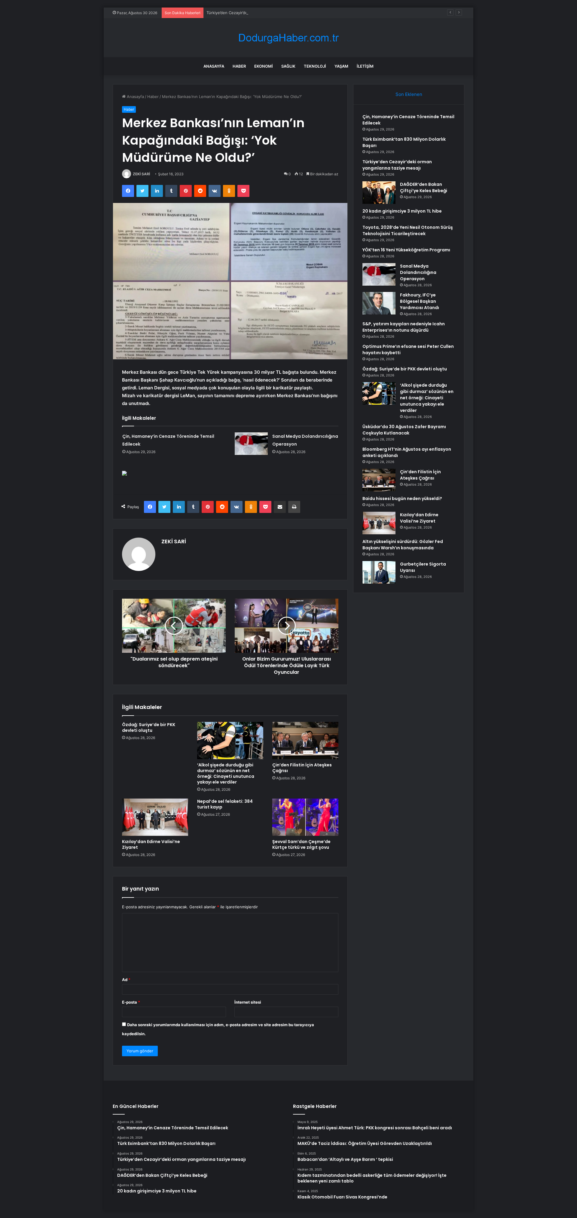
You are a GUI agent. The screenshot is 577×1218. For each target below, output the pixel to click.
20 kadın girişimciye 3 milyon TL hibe (402, 211)
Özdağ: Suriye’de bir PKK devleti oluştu (148, 727)
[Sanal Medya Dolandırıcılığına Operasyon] (251, 443)
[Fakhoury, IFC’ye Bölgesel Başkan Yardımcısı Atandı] (378, 303)
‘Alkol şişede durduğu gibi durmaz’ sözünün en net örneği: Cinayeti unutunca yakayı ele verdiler (225, 773)
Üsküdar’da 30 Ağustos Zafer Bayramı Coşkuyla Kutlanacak (404, 430)
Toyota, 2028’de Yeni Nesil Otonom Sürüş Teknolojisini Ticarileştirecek (407, 230)
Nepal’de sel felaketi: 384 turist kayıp (225, 804)
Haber (239, 66)
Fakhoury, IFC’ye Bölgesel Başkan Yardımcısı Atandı (419, 301)
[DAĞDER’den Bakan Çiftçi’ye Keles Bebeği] (378, 192)
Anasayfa (213, 66)
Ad (126, 979)
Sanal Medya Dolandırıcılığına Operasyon (418, 272)
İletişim (365, 66)
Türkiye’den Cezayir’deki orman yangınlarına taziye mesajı (259, 12)
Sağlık (288, 66)
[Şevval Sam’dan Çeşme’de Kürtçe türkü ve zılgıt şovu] (305, 817)
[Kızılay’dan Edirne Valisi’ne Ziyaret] (155, 817)
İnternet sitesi (247, 1002)
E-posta (131, 1002)
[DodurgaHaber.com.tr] (288, 37)
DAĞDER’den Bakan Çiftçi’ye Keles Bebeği (423, 187)
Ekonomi (263, 66)
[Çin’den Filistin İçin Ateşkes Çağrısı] (305, 740)
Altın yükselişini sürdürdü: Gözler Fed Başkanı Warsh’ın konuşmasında (402, 544)
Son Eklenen (408, 94)
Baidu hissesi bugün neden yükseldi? (402, 498)
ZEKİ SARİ (141, 174)
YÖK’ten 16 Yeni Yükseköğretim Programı (406, 250)
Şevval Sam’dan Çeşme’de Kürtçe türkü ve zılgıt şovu (301, 844)
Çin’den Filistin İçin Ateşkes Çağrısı (302, 768)
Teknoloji (315, 66)
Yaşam (341, 66)
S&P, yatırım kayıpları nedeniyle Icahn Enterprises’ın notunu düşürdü (403, 327)
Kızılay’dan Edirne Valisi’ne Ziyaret (151, 844)
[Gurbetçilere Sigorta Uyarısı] (378, 572)
